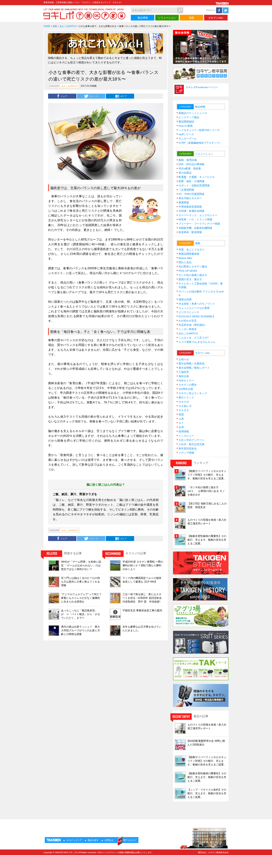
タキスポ (184, 401)
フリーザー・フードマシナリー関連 (199, 223)
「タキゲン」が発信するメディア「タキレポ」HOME (77, 826)
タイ (181, 422)
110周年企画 (186, 389)
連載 (191, 17)
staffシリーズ (186, 134)
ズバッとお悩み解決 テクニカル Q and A (201, 293)
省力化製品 (185, 172)
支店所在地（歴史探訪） (193, 324)
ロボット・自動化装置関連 (194, 185)
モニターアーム (188, 138)
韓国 (181, 414)
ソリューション (167, 17)
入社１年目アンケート (191, 439)
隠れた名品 (185, 262)
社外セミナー (186, 380)
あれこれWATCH (67, 26)
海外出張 (184, 376)
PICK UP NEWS (188, 270)
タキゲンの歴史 (188, 384)
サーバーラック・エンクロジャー (198, 215)
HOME (46, 26)
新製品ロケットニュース (193, 113)
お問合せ (109, 840)
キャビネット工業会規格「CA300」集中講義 (201, 285)
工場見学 (184, 372)
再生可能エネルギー (190, 198)
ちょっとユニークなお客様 (194, 307)
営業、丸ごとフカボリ (191, 249)
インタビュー (186, 435)
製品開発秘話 (186, 121)
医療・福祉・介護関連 (191, 181)
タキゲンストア (74, 840)
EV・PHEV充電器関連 (191, 193)
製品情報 (142, 17)
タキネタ (184, 410)
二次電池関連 (186, 189)
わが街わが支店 (188, 320)
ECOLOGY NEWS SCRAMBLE (196, 316)
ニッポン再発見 (188, 329)
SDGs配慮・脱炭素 (190, 168)
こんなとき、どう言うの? (194, 337)
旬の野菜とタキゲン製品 (193, 266)
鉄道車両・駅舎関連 (190, 232)
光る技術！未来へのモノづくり (197, 303)
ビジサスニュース (189, 312)
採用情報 (184, 431)
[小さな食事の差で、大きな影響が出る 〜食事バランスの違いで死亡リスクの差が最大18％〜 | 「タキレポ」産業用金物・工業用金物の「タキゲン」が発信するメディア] (120, 96)
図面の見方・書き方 (190, 279)
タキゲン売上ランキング (193, 393)
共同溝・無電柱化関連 (191, 210)
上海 (181, 418)
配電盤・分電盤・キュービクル (197, 176)
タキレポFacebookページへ (202, 87)
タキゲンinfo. (216, 17)
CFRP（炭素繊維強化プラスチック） (200, 142)
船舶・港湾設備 (188, 159)
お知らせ (184, 359)
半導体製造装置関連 (190, 206)
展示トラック (186, 397)
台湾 (181, 427)
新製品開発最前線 (189, 253)
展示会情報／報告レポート (194, 367)
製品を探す (93, 840)
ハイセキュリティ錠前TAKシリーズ (199, 130)
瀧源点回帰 (185, 299)
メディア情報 (186, 452)
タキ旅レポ (185, 406)
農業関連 (184, 202)
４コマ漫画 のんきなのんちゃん (197, 341)
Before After (185, 258)
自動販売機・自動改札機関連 (195, 227)
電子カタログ (130, 840)
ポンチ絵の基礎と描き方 (193, 275)
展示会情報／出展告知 (191, 363)
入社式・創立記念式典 (191, 444)
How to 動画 (186, 125)
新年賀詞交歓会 (188, 448)
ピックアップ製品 (189, 117)
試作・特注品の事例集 (191, 164)
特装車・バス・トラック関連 (195, 219)
